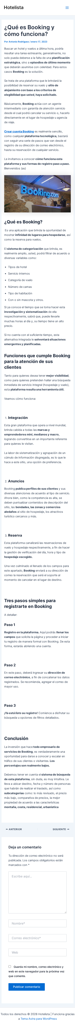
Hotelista (14, 7)
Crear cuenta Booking (19, 131)
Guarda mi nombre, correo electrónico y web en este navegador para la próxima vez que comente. (36, 971)
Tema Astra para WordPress (39, 1018)
